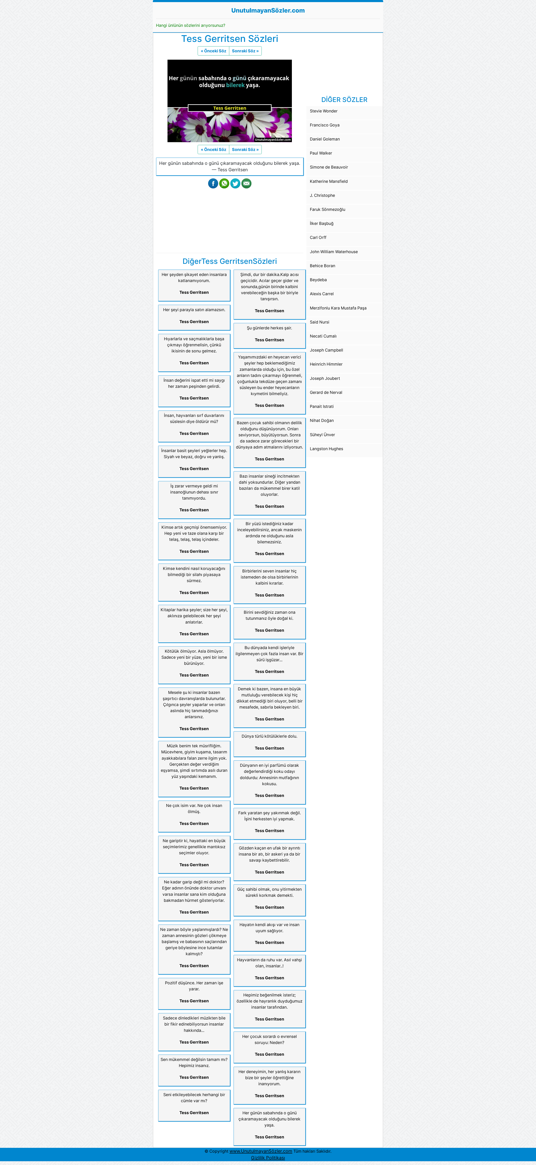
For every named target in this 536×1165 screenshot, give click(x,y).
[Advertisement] (229, 220)
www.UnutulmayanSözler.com (260, 1151)
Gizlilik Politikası (268, 1157)
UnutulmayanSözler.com (268, 10)
